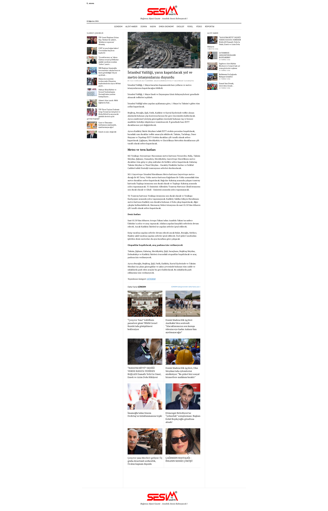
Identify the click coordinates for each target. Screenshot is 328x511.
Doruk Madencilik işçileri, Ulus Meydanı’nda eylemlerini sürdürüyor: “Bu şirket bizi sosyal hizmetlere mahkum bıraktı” (182, 372)
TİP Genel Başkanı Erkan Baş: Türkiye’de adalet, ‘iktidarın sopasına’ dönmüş (109, 41)
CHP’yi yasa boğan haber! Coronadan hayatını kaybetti (109, 50)
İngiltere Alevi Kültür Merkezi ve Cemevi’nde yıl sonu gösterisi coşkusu (229, 65)
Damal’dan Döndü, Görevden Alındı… (226, 84)
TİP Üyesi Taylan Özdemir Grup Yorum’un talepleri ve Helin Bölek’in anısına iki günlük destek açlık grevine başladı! (103, 114)
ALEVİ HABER (131, 26)
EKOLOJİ (180, 26)
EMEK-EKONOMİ (166, 26)
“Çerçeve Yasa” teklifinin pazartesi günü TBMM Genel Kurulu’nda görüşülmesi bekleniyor (142, 324)
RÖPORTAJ (209, 26)
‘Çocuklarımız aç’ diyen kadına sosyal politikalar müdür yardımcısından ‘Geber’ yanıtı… (109, 60)
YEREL (190, 26)
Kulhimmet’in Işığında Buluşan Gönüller (228, 75)
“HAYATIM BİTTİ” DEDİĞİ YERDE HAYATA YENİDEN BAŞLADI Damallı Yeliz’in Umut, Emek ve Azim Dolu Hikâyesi (144, 372)
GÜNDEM (118, 26)
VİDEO (199, 26)
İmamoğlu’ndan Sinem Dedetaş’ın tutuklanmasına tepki (145, 414)
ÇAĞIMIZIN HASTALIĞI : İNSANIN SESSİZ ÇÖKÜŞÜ (179, 459)
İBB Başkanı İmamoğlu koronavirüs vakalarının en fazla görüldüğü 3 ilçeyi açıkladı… (109, 71)
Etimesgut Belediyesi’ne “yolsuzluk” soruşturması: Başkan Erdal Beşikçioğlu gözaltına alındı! (183, 417)
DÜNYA (144, 26)
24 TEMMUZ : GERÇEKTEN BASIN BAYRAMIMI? (227, 55)
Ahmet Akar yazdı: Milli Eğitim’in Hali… (108, 101)
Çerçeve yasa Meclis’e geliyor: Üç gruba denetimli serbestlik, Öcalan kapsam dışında (145, 460)
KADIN (153, 26)
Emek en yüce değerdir (107, 132)
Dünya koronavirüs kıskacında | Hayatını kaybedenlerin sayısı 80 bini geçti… (110, 82)
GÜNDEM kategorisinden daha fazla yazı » (185, 287)
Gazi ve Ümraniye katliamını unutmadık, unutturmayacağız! (107, 124)
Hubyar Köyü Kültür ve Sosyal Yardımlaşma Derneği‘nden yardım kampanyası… (107, 93)
